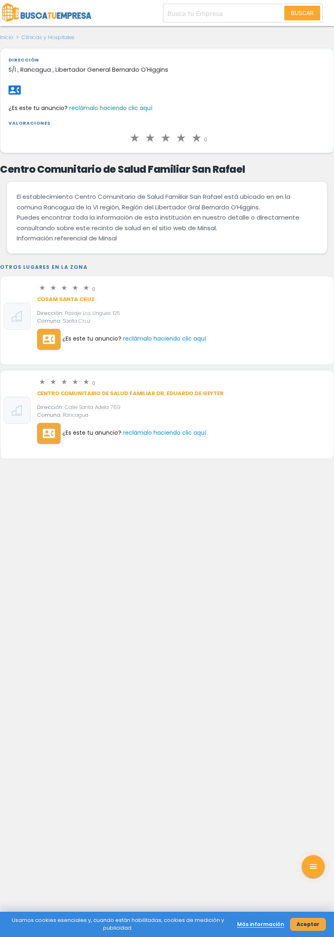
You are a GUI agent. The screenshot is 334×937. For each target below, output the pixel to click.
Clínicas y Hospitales (48, 37)
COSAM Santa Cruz (65, 299)
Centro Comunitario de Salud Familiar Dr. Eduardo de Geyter (130, 393)
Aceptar (308, 924)
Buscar (302, 12)
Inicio (6, 37)
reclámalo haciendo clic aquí (110, 108)
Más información (260, 924)
